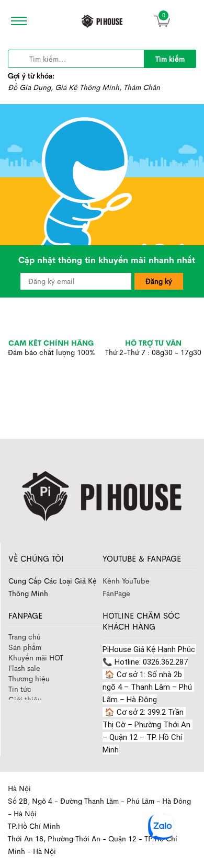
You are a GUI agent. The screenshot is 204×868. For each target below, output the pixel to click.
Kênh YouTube (126, 581)
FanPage (116, 593)
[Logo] (102, 493)
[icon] (16, 21)
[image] (102, 20)
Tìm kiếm (170, 59)
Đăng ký (158, 281)
